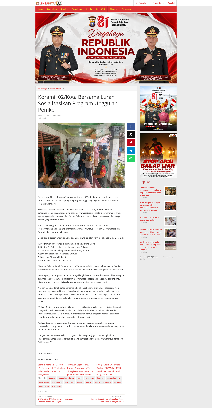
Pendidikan (44, 386)
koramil (100, 378)
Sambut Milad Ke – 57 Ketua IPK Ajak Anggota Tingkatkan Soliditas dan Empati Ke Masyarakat (51, 369)
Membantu (57, 382)
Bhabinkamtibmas (66, 378)
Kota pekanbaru (113, 378)
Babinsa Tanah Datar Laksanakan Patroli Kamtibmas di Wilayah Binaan (107, 399)
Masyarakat (44, 382)
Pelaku (80, 382)
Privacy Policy (168, 257)
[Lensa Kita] (48, 3)
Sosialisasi (56, 386)
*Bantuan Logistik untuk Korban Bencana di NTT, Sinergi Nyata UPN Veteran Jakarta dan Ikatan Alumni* (80, 369)
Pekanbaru (69, 382)
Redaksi (142, 259)
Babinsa (52, 378)
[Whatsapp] (131, 158)
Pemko (89, 382)
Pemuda (117, 382)
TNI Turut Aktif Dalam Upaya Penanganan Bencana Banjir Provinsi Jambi (55, 399)
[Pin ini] (131, 142)
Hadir (79, 378)
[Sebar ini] (131, 126)
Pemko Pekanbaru (103, 382)
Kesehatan (89, 378)
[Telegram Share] (131, 150)
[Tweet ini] (131, 134)
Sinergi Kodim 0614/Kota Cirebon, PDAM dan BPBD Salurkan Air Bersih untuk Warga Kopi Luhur (108, 369)
